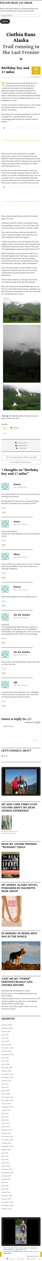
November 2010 (7, 1205)
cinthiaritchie (36, 77)
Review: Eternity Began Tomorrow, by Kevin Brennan (19, 1007)
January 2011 (6, 1199)
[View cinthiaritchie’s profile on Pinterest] (7, 756)
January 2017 (6, 1045)
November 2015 (7, 1077)
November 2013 (7, 1100)
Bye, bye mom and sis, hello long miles (21, 457)
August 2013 (6, 1110)
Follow (5, 21)
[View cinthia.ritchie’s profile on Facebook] (2, 756)
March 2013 (5, 1127)
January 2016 (6, 1071)
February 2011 (6, 1196)
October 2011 (6, 1176)
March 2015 (5, 1094)
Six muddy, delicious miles (20, 462)
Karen (17, 484)
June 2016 (5, 1058)
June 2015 (5, 1084)
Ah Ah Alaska (22, 614)
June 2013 (5, 1117)
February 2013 (6, 1130)
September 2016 (7, 1054)
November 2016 (7, 1048)
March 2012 (5, 1166)
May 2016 (5, 1061)
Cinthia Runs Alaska (21, 37)
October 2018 (6, 1025)
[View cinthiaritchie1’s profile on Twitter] (4, 756)
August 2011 (5, 1179)
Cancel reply (33, 722)
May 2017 (4, 1038)
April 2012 (5, 1163)
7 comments (22, 448)
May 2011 (4, 1189)
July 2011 (4, 1182)
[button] (16, 788)
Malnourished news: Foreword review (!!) (20, 998)
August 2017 (6, 1031)
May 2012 (5, 1159)
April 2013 (5, 1123)
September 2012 (7, 1146)
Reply (3, 512)
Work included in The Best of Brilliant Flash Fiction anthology (19, 1002)
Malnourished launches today (15, 991)
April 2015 (5, 1091)
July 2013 (4, 1113)
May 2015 (4, 1087)
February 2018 (6, 1028)
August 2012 (6, 1150)
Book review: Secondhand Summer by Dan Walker (19, 994)
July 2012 (4, 1153)
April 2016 (5, 1064)
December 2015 (7, 1074)
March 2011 (5, 1192)
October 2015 (6, 1081)
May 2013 (5, 1120)
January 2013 (6, 1133)
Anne (17, 521)
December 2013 (7, 1097)
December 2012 (7, 1136)
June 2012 (5, 1156)
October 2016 (6, 1051)
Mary (17, 554)
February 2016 (6, 1068)
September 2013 (7, 1107)
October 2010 (6, 1209)
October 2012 (6, 1143)
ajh (15, 682)
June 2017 (5, 1035)
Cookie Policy (7, 1253)
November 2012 (7, 1140)
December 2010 (7, 1202)
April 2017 (5, 1041)
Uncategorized (22, 443)
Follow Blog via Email (16, 2)
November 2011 (7, 1173)
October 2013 (6, 1104)
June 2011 (4, 1186)
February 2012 (6, 1169)
